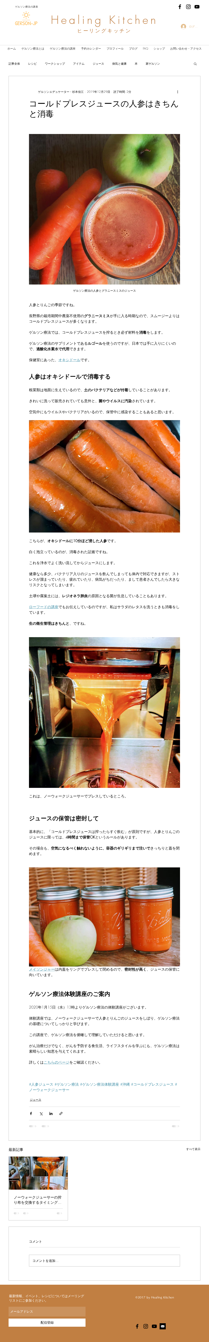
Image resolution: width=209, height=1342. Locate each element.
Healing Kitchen (104, 19)
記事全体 (14, 63)
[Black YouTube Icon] (197, 7)
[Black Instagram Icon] (188, 7)
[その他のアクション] (177, 91)
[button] (195, 63)
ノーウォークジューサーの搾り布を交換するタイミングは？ (37, 1200)
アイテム (78, 63)
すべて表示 (193, 1149)
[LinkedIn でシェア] (51, 1113)
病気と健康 (119, 63)
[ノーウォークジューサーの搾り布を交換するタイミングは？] (38, 1173)
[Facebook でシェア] (31, 1113)
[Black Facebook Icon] (180, 7)
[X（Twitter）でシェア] (41, 1113)
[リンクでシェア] (61, 1113)
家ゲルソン (153, 63)
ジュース (98, 63)
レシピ (32, 63)
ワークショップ (55, 63)
